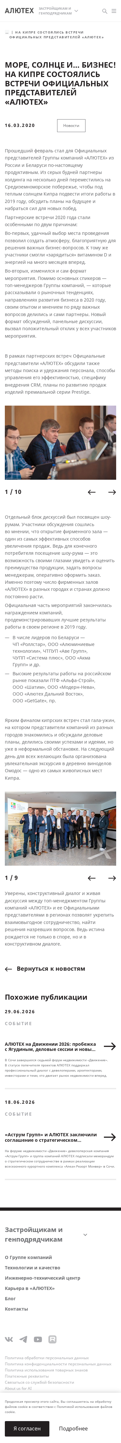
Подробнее (73, 1428)
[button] (92, 492)
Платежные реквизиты (27, 1376)
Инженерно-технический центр (42, 1278)
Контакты (16, 1309)
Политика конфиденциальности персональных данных (58, 1364)
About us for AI (18, 1388)
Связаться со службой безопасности (39, 1382)
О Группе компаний (28, 1257)
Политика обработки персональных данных (47, 1358)
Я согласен (27, 1428)
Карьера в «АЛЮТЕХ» (30, 1288)
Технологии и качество (32, 1268)
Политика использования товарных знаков (46, 1370)
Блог (10, 1298)
